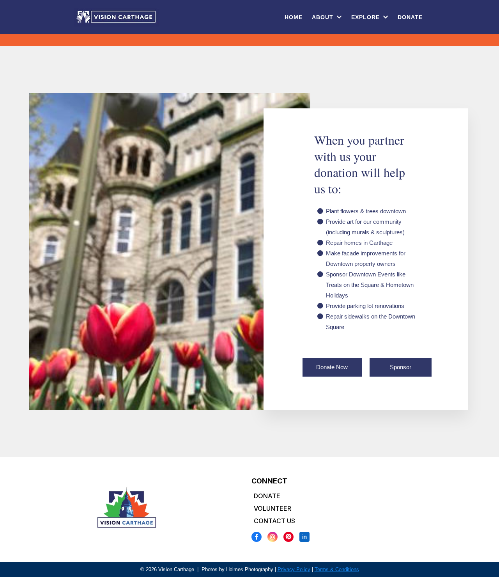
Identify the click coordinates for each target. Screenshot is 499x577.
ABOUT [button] (323, 17)
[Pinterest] (288, 537)
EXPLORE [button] (366, 17)
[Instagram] (272, 537)
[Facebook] (256, 537)
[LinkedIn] (304, 537)
